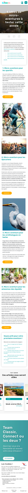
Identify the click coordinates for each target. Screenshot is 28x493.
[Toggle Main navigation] (26, 2)
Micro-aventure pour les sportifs (14, 53)
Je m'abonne (8, 458)
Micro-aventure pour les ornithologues (15, 56)
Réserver (6, 193)
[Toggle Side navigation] (22, 2)
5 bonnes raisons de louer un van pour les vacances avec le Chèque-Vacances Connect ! (14, 352)
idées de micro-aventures (9, 49)
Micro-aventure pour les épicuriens (15, 54)
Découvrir (8, 96)
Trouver (6, 327)
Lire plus (19, 406)
